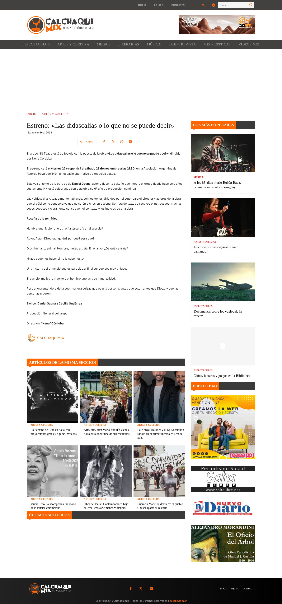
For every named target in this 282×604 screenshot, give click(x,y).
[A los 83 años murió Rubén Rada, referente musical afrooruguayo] (223, 153)
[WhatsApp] (121, 141)
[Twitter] (203, 5)
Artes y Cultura (55, 114)
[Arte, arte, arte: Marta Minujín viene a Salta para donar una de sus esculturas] (105, 397)
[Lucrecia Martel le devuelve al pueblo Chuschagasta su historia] (159, 471)
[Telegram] (213, 5)
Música (198, 177)
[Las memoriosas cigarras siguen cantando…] (223, 217)
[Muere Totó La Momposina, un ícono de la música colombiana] (52, 471)
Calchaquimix (50, 338)
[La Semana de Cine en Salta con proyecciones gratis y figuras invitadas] (52, 397)
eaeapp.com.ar (178, 600)
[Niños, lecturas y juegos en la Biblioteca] (223, 346)
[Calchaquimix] (32, 338)
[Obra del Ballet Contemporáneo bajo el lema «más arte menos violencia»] (105, 471)
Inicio (31, 114)
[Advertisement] (141, 78)
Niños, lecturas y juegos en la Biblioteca (222, 376)
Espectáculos (203, 306)
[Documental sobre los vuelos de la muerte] (223, 282)
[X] (113, 141)
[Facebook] (193, 5)
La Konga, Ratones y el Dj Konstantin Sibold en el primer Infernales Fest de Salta (160, 433)
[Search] (250, 5)
